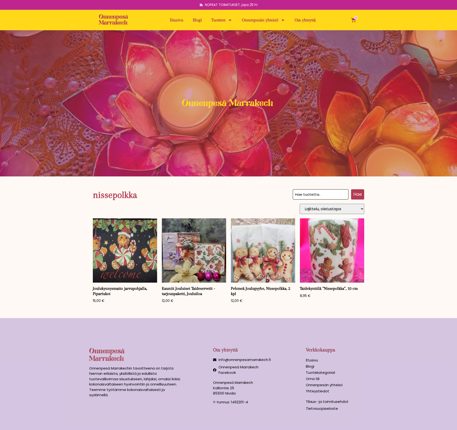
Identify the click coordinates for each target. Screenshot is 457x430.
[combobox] (320, 194)
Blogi (197, 20)
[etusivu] (114, 20)
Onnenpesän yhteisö (260, 20)
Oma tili (312, 378)
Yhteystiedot (317, 391)
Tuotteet (218, 20)
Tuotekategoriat (320, 372)
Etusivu (176, 20)
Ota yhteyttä (305, 20)
